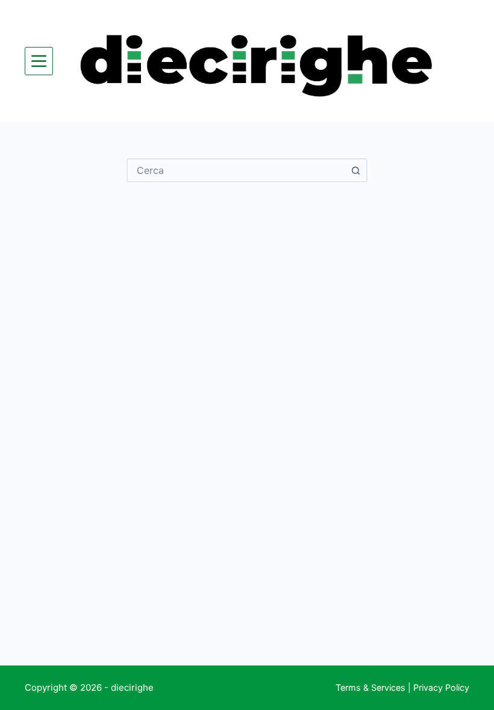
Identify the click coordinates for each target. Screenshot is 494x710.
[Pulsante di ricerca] (355, 170)
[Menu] (39, 61)
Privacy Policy (441, 687)
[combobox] (236, 170)
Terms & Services (370, 687)
